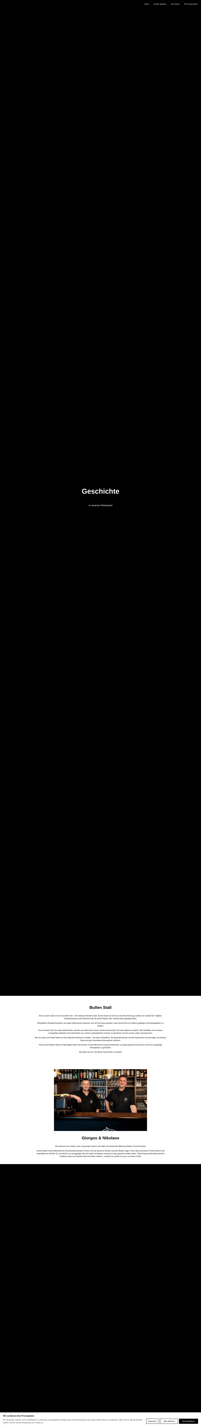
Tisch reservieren (191, 4)
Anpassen (152, 1421)
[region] (100, 1419)
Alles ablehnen (169, 1421)
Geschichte (175, 4)
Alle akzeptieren (188, 1421)
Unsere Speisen (160, 4)
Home (146, 4)
